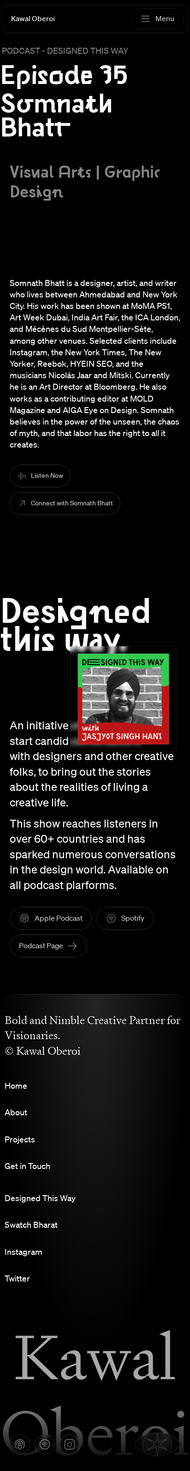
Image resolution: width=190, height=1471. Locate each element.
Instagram (23, 1252)
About (16, 1112)
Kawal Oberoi (33, 18)
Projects (20, 1139)
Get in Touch (27, 1166)
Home (16, 1085)
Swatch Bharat (31, 1224)
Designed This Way (40, 1198)
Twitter (17, 1278)
